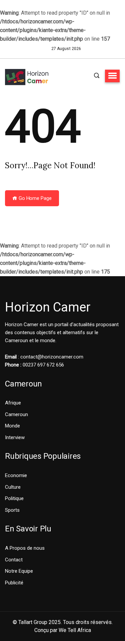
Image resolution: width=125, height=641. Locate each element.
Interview (15, 437)
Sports (12, 510)
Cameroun (16, 414)
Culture (13, 487)
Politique (14, 498)
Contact (14, 560)
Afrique (13, 403)
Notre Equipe (19, 571)
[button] (112, 76)
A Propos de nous (25, 548)
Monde (12, 426)
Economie (16, 475)
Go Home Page (34, 198)
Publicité (14, 583)
